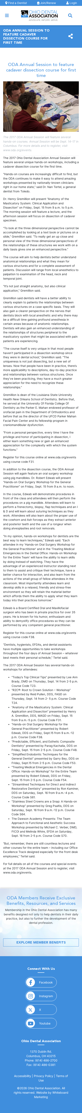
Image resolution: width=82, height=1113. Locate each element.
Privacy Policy (43, 1076)
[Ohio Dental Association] (39, 15)
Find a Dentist (17, 3)
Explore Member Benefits (41, 942)
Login (73, 3)
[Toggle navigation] (7, 16)
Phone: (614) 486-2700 (41, 1060)
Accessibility (22, 1076)
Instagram (48, 996)
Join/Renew (47, 3)
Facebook (48, 982)
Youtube (48, 1023)
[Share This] (70, 36)
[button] (70, 15)
